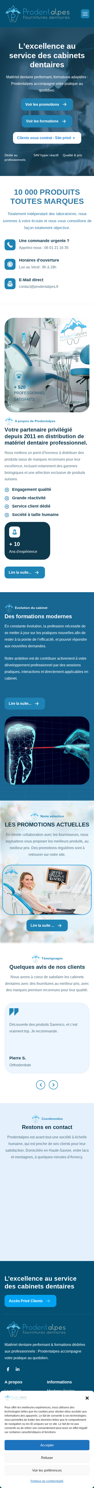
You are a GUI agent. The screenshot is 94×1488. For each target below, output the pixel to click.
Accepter (47, 1445)
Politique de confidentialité (47, 1481)
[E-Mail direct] (10, 283)
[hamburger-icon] (85, 13)
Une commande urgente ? (44, 240)
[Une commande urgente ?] (10, 244)
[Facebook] (8, 1369)
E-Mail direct (31, 280)
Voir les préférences (47, 1470)
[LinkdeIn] (17, 1369)
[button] (87, 1397)
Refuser (47, 1458)
